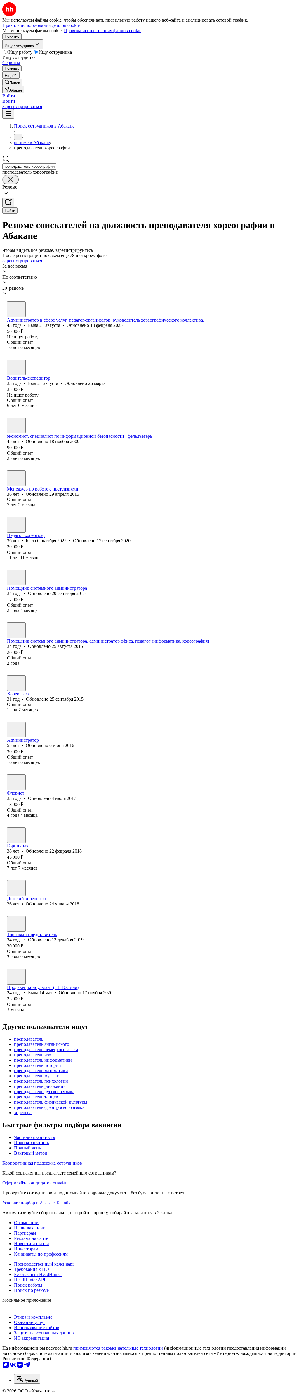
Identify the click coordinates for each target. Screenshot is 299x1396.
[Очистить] (10, 179)
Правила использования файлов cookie (102, 30)
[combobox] (29, 166)
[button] (8, 95)
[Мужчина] (16, 367)
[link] (12, 82)
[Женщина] (16, 309)
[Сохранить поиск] (8, 202)
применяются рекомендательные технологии (118, 1348)
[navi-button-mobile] (8, 114)
